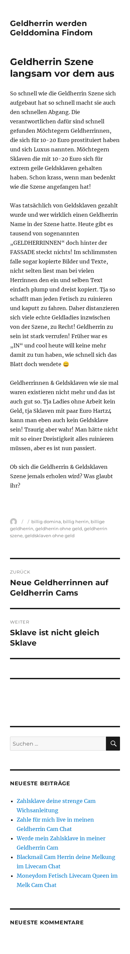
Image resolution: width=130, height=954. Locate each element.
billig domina (46, 521)
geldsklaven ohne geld (50, 535)
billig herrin (76, 521)
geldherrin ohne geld (58, 528)
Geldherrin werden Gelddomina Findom (51, 28)
